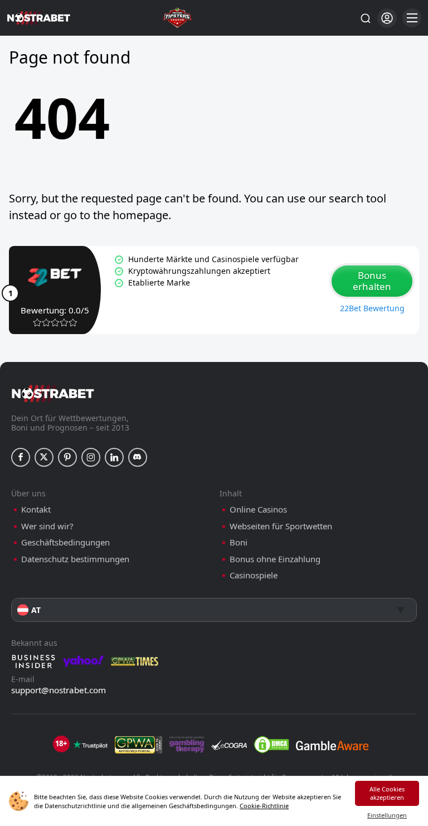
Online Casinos (258, 509)
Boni (238, 542)
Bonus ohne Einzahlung (275, 559)
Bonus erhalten (372, 281)
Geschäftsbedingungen (65, 542)
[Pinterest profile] (67, 457)
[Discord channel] (137, 457)
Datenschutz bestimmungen (75, 559)
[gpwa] (138, 744)
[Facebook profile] (20, 457)
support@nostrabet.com (58, 689)
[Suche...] (365, 17)
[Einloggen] (387, 18)
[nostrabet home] (53, 393)
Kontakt (36, 509)
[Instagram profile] (90, 457)
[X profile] (44, 457)
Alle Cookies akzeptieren (387, 793)
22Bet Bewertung (372, 308)
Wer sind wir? (47, 526)
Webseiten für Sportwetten (281, 526)
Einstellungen (387, 815)
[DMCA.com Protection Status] (271, 744)
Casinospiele (254, 575)
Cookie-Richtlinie (264, 805)
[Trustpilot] (90, 744)
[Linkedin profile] (114, 457)
